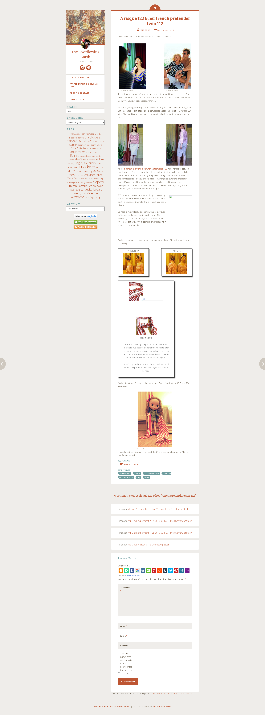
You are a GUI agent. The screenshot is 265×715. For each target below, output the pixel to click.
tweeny (77, 193)
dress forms (77, 152)
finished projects (152, 473)
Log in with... (124, 565)
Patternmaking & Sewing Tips (84, 85)
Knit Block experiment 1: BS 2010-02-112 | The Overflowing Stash (160, 532)
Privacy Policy (78, 99)
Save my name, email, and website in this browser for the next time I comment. (126, 663)
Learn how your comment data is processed (171, 693)
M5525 (71, 171)
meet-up (88, 171)
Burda (137, 473)
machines (81, 171)
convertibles (85, 144)
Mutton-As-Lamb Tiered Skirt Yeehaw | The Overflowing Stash (158, 509)
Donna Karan (95, 148)
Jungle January (83, 163)
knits (91, 167)
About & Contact (79, 93)
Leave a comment (165, 30)
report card (87, 178)
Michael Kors (79, 175)
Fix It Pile (167, 473)
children (85, 141)
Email (123, 636)
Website (124, 645)
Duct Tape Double (93, 152)
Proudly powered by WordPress (112, 706)
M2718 (99, 167)
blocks (94, 137)
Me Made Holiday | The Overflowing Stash (148, 544)
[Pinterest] (88, 67)
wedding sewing (92, 197)
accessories (125, 473)
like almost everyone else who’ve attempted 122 (144, 168)
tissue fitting (74, 189)
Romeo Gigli (98, 178)
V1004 (83, 193)
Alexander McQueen (84, 133)
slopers (98, 182)
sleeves (89, 182)
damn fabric (96, 144)
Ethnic (74, 155)
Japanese (70, 164)
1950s (72, 134)
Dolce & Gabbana (79, 148)
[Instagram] (82, 67)
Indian (100, 159)
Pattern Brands (126, 477)
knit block (80, 167)
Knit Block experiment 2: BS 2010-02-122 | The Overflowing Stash (160, 520)
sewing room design (76, 182)
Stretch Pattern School (82, 186)
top (139, 477)
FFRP (79, 159)
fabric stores (85, 155)
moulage (90, 174)
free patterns (89, 159)
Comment (125, 589)
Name (123, 626)
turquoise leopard (92, 189)
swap (100, 186)
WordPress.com (162, 706)
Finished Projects (79, 77)
